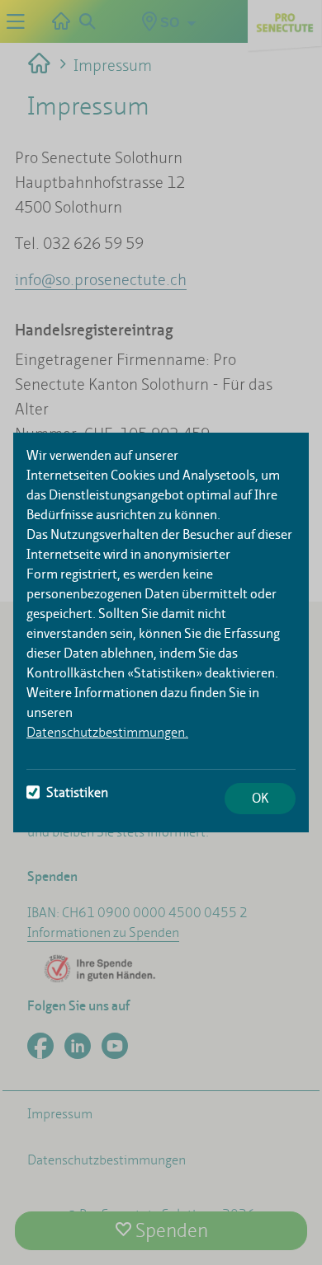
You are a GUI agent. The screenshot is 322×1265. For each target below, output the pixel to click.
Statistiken (77, 792)
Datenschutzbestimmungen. (107, 732)
